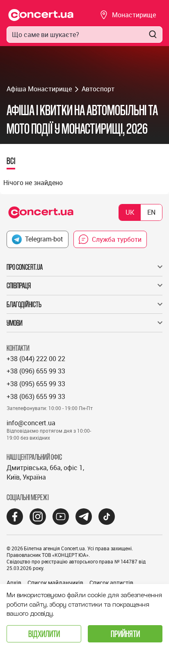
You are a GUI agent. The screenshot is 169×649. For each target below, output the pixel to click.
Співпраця (19, 285)
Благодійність (24, 304)
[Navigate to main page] (41, 15)
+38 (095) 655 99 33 (36, 383)
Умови (15, 323)
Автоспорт (98, 88)
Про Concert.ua (25, 267)
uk (130, 212)
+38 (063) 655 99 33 (36, 396)
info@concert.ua (31, 422)
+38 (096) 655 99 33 (36, 370)
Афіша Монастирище (39, 88)
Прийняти (125, 634)
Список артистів (111, 582)
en (151, 212)
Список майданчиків (55, 582)
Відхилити (44, 634)
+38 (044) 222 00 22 (36, 358)
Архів (14, 582)
